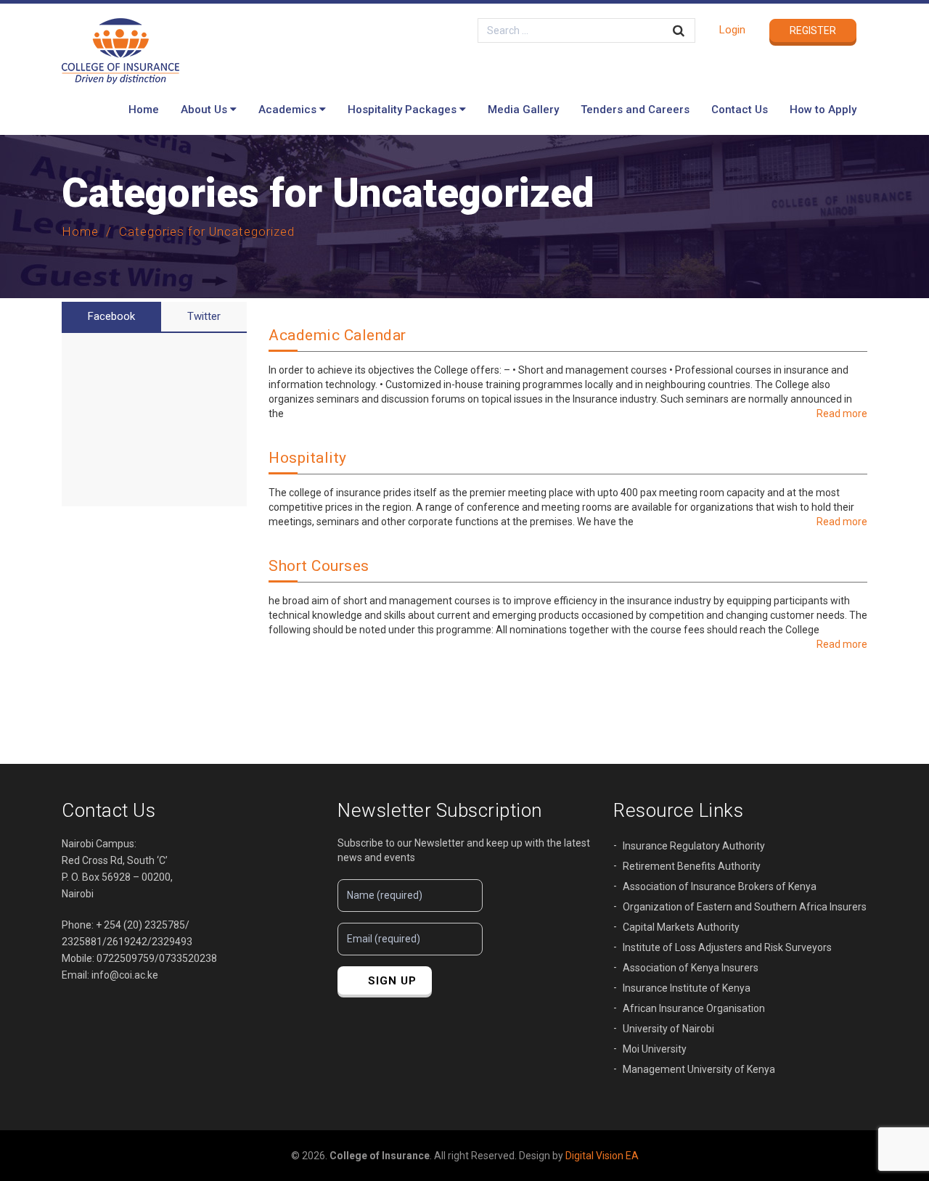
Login (732, 29)
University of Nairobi (668, 1028)
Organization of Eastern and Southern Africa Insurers (745, 907)
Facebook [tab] (111, 316)
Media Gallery (523, 109)
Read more (842, 413)
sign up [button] (392, 980)
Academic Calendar (337, 335)
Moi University (655, 1049)
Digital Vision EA (602, 1155)
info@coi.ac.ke (124, 975)
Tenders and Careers (635, 109)
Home (143, 109)
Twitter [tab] (204, 316)
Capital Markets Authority (681, 927)
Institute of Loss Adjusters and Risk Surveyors (727, 947)
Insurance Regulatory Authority (694, 846)
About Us (204, 109)
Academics (287, 109)
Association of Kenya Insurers (690, 968)
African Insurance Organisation (694, 1008)
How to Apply (823, 109)
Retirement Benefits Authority (692, 866)
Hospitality (308, 457)
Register (813, 30)
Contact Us (739, 109)
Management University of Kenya (699, 1069)
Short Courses (319, 566)
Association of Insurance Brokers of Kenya (720, 886)
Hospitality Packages (402, 109)
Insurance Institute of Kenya (686, 988)
